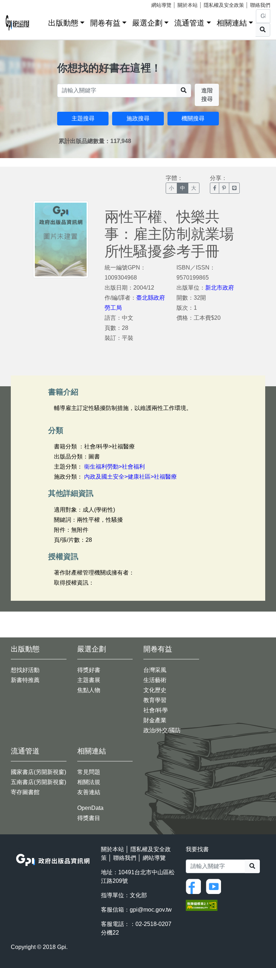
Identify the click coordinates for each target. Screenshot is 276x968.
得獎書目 (88, 818)
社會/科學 (155, 710)
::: (40, 21)
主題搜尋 (83, 118)
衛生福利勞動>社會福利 (114, 467)
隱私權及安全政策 (224, 5)
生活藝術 (154, 680)
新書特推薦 (25, 680)
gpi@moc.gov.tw (151, 910)
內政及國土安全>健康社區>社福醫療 (130, 477)
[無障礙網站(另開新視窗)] (201, 905)
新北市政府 (219, 288)
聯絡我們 (260, 5)
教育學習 (154, 700)
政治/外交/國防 (162, 730)
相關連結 (232, 23)
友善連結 (88, 792)
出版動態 (63, 23)
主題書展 (88, 680)
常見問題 (88, 772)
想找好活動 (25, 670)
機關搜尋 (192, 118)
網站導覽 (161, 5)
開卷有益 (105, 23)
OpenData (90, 808)
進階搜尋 (207, 94)
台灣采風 (154, 670)
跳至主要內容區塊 (20, 3)
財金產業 (154, 720)
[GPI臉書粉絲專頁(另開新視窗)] (195, 886)
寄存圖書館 (25, 792)
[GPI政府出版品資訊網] (17, 22)
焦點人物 (88, 690)
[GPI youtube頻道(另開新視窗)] (215, 886)
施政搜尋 (138, 118)
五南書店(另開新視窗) (38, 782)
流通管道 (189, 23)
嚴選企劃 (147, 23)
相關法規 (88, 782)
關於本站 (188, 5)
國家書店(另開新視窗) (38, 772)
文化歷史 (154, 690)
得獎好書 (88, 670)
